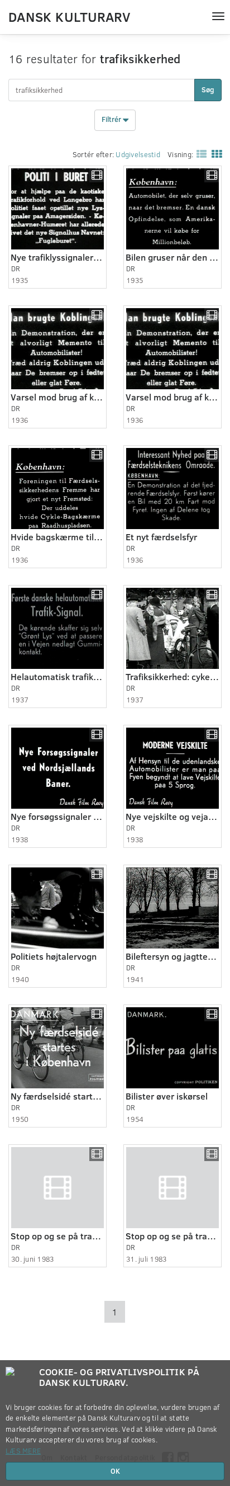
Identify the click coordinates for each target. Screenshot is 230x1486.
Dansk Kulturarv (69, 16)
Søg (208, 89)
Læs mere (23, 1451)
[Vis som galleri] (214, 153)
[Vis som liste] (199, 153)
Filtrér (112, 120)
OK (115, 1471)
